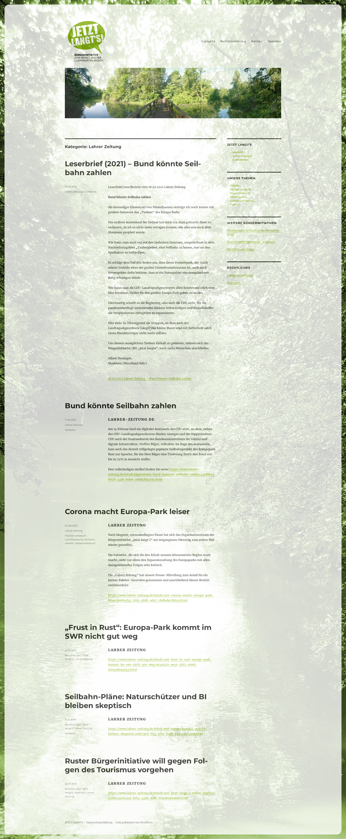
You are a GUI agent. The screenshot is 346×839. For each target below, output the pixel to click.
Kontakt (257, 41)
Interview (80, 792)
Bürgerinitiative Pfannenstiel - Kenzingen (251, 241)
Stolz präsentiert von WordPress (134, 822)
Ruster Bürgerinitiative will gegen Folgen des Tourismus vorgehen (136, 765)
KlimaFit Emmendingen (240, 249)
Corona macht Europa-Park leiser (127, 511)
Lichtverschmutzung (242, 200)
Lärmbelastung (74, 539)
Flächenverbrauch (75, 535)
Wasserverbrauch (85, 543)
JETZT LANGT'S (74, 822)
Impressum (233, 282)
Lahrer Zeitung (74, 191)
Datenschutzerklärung (240, 275)
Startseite (208, 41)
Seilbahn (70, 429)
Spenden (274, 41)
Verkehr (69, 543)
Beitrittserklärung (233, 41)
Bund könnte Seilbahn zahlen (120, 405)
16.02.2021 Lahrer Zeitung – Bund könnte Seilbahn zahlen (150, 378)
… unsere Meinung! (241, 156)
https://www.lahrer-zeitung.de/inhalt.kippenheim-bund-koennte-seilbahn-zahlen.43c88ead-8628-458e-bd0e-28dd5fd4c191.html (162, 474)
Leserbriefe (90, 191)
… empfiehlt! (237, 152)
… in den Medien (239, 159)
